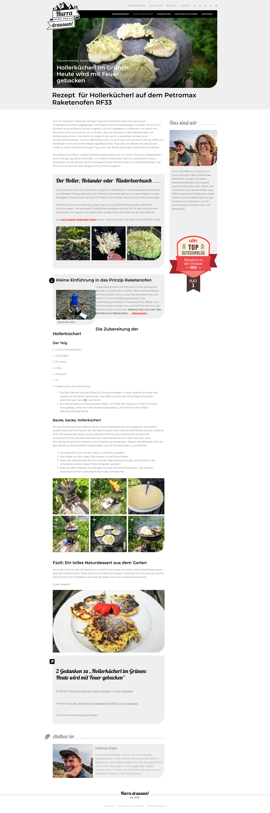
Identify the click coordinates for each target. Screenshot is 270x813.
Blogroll (171, 5)
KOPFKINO (207, 14)
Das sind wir (156, 5)
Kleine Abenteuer (90, 60)
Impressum (109, 806)
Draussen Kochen (68, 60)
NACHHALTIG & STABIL (186, 14)
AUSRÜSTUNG (164, 14)
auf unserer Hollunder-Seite (79, 219)
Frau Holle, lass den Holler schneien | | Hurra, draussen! (101, 691)
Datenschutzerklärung (156, 806)
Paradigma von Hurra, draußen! (130, 806)
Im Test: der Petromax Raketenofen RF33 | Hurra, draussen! (103, 703)
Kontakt (185, 5)
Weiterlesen (139, 313)
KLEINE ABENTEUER (143, 14)
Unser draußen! (136, 5)
